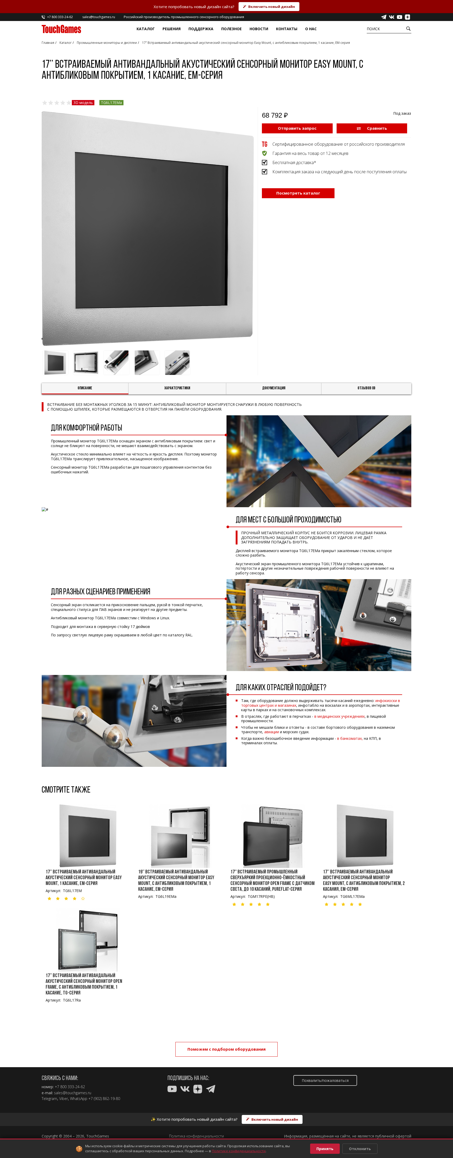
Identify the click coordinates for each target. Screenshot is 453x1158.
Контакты (286, 28)
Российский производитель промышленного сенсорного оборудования (184, 16)
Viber (63, 1098)
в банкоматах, (350, 738)
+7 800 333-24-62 (70, 1086)
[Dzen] (407, 17)
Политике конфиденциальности (239, 1151)
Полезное (231, 28)
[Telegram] (384, 17)
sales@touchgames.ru (72, 1093)
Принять (324, 1148)
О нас (311, 28)
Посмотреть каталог (298, 193)
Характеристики (177, 388)
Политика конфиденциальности (196, 1136)
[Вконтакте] (392, 17)
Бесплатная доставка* (294, 162)
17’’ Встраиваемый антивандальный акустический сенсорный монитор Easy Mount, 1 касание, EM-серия (84, 877)
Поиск (373, 28)
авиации (271, 731)
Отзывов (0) (366, 388)
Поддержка (200, 28)
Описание (85, 388)
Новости (259, 28)
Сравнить (376, 128)
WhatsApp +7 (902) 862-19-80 (95, 1098)
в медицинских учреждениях (339, 716)
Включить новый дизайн (271, 6)
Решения (172, 28)
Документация (273, 388)
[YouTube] (399, 17)
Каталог (146, 28)
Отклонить (360, 1148)
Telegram (49, 1098)
